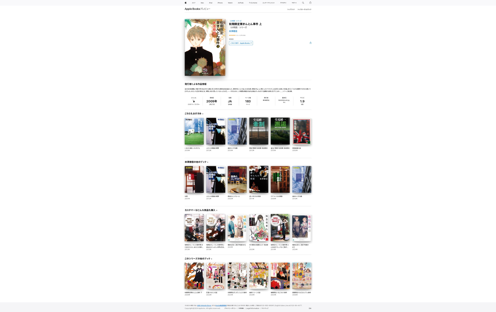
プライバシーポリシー (230, 308)
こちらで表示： (240, 43)
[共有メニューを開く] (310, 43)
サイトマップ (264, 308)
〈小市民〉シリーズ (235, 21)
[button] (303, 3)
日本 (310, 308)
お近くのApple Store (204, 305)
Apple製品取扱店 (221, 305)
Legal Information (252, 308)
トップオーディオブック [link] (304, 9)
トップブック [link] (291, 9)
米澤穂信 (233, 31)
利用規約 (241, 308)
